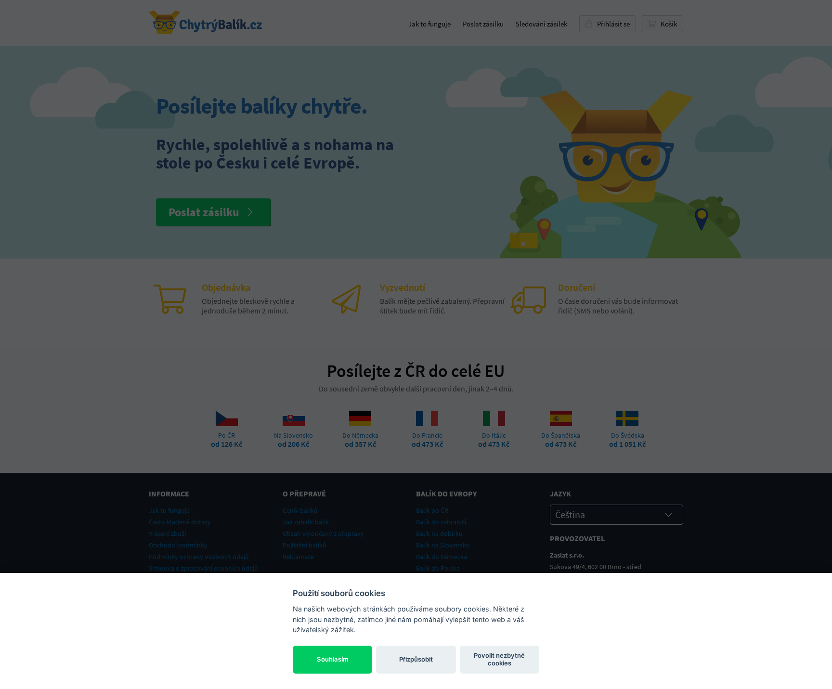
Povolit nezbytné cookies (499, 659)
